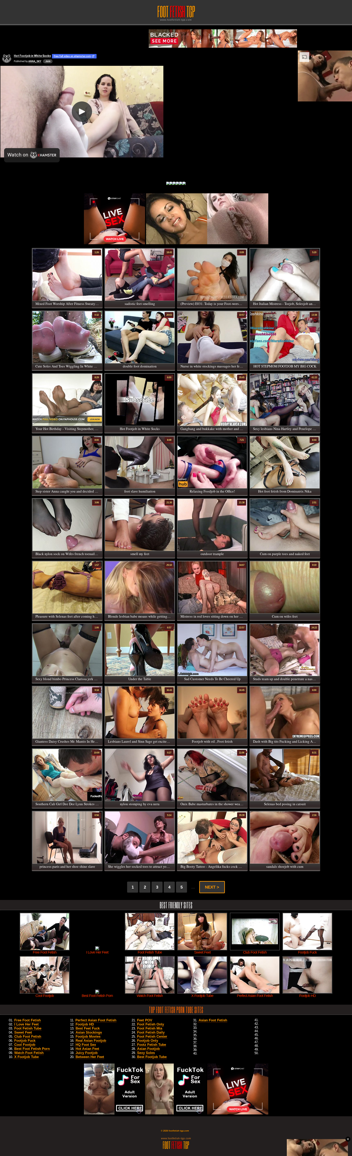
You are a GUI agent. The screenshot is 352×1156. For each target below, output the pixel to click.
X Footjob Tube (26, 1057)
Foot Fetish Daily (151, 1032)
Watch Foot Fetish (29, 1053)
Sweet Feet (23, 1032)
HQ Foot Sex (86, 1045)
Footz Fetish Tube (151, 1045)
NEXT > (212, 887)
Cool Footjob (24, 1045)
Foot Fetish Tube (27, 1028)
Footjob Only (147, 1041)
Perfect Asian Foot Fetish (95, 1020)
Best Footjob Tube (152, 1057)
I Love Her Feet (26, 1024)
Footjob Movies (88, 1036)
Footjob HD (85, 1024)
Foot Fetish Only (150, 1024)
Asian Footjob (148, 1049)
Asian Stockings (89, 1032)
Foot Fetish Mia (149, 1028)
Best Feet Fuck (88, 1028)
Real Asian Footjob (91, 1041)
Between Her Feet (90, 1057)
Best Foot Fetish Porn (32, 1049)
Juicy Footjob (87, 1053)
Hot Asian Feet (87, 1049)
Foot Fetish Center (152, 1036)
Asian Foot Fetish (213, 1020)
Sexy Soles (146, 1053)
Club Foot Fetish (27, 1036)
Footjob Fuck (24, 1041)
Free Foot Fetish (27, 1020)
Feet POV (144, 1020)
